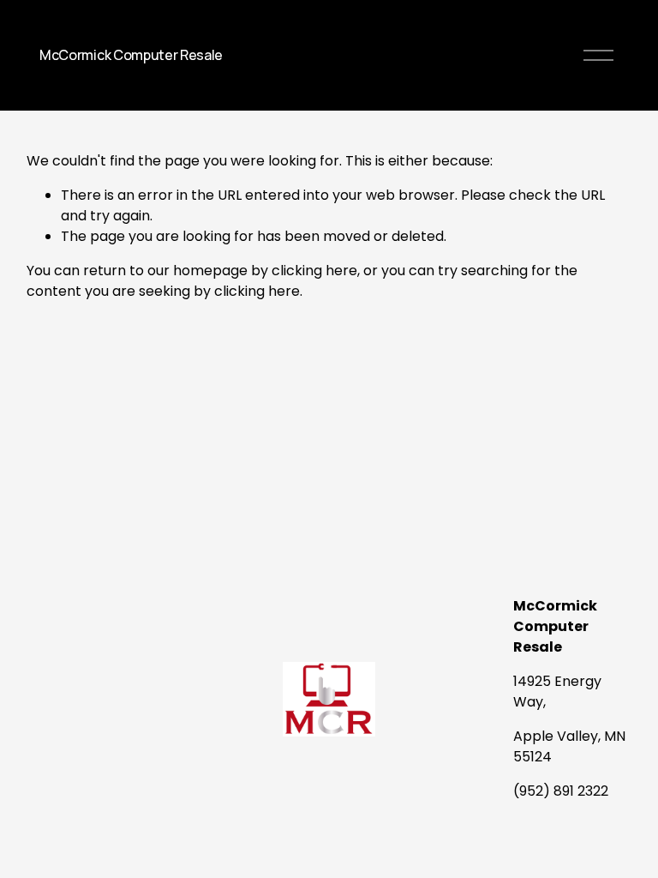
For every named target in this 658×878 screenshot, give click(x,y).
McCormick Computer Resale (131, 54)
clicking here (314, 270)
